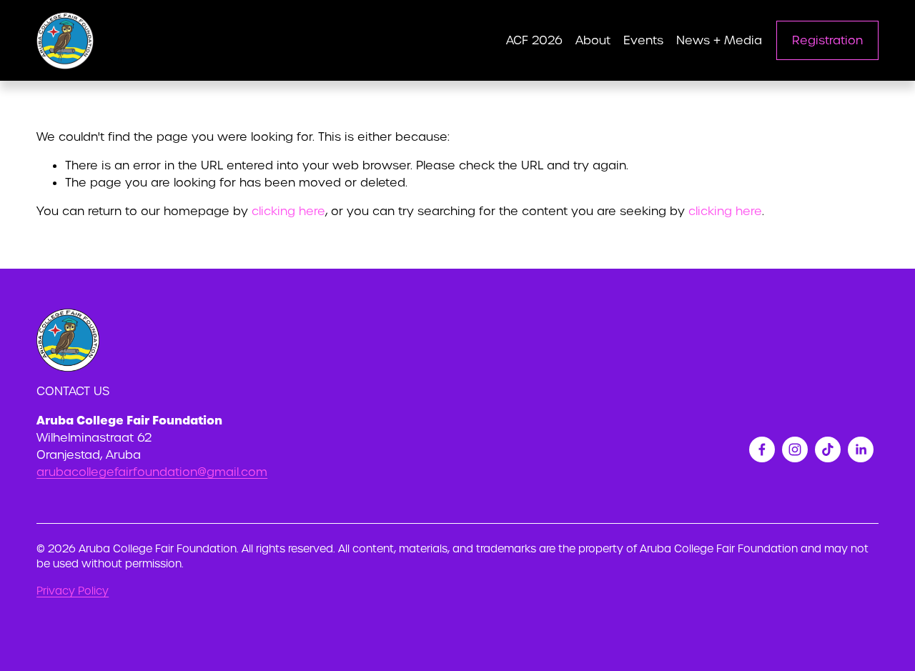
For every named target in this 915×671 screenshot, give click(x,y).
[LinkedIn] (861, 449)
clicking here (288, 211)
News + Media (719, 40)
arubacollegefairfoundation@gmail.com (151, 471)
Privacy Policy (72, 590)
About (592, 40)
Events (643, 40)
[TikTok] (828, 449)
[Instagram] (795, 449)
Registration (827, 40)
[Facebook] (762, 449)
